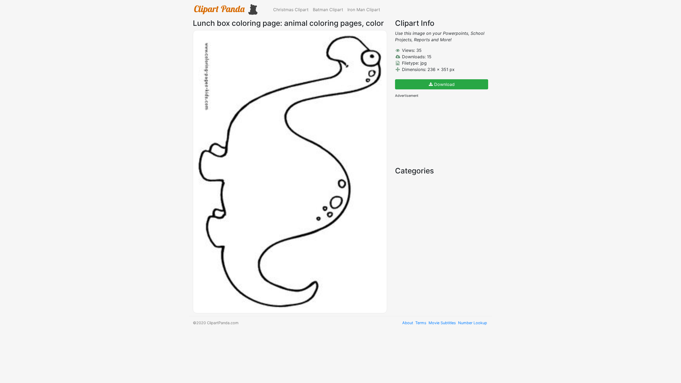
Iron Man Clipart (363, 9)
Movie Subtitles (442, 322)
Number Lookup (472, 322)
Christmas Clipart (291, 9)
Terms (420, 322)
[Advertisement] (435, 131)
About (407, 322)
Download (444, 84)
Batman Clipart (328, 9)
